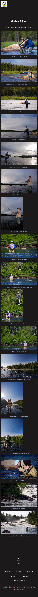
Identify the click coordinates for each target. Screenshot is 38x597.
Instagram (30, 571)
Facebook (7, 571)
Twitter (25, 576)
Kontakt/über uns (19, 581)
